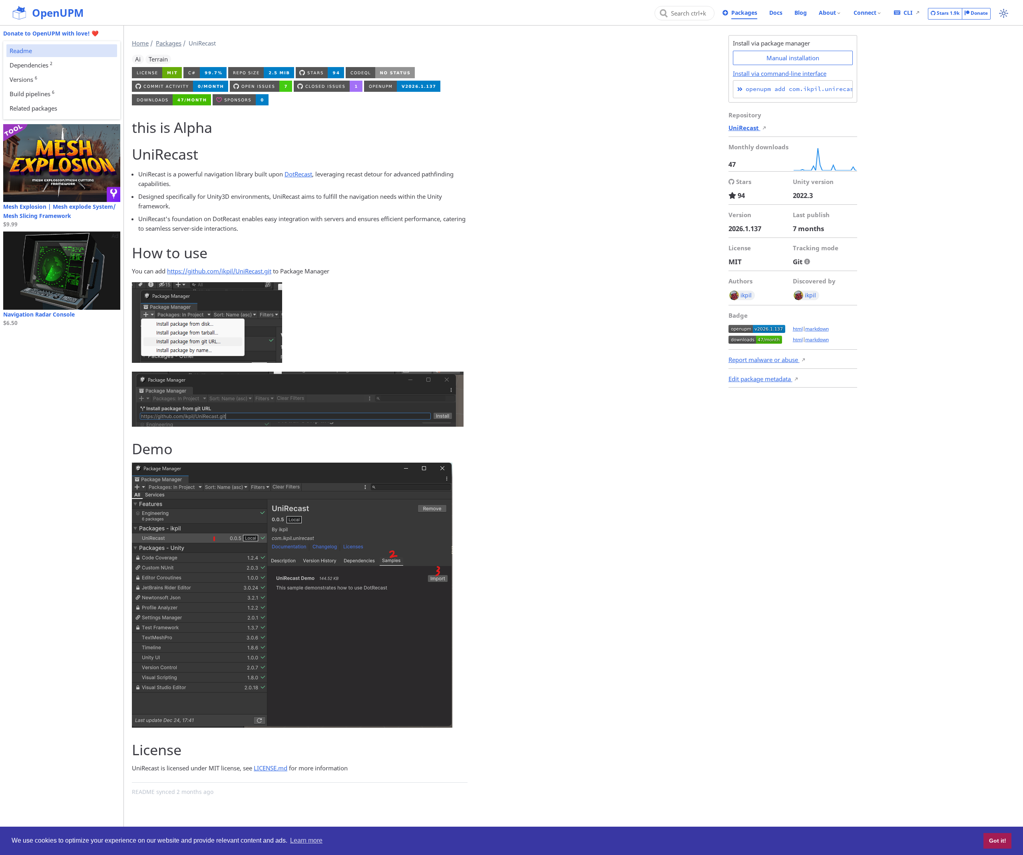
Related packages (33, 108)
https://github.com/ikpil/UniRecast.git (219, 271)
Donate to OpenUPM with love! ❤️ (51, 33)
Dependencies (31, 64)
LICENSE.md (270, 768)
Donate (978, 13)
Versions (23, 79)
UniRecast (744, 128)
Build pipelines (32, 93)
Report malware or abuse (764, 360)
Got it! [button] (997, 840)
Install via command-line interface (779, 73)
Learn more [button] (306, 840)
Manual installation (792, 58)
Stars (947, 13)
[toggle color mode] (1003, 13)
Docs (775, 12)
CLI (908, 12)
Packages (744, 12)
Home (140, 43)
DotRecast (298, 174)
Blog (800, 12)
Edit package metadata (760, 379)
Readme (21, 51)
